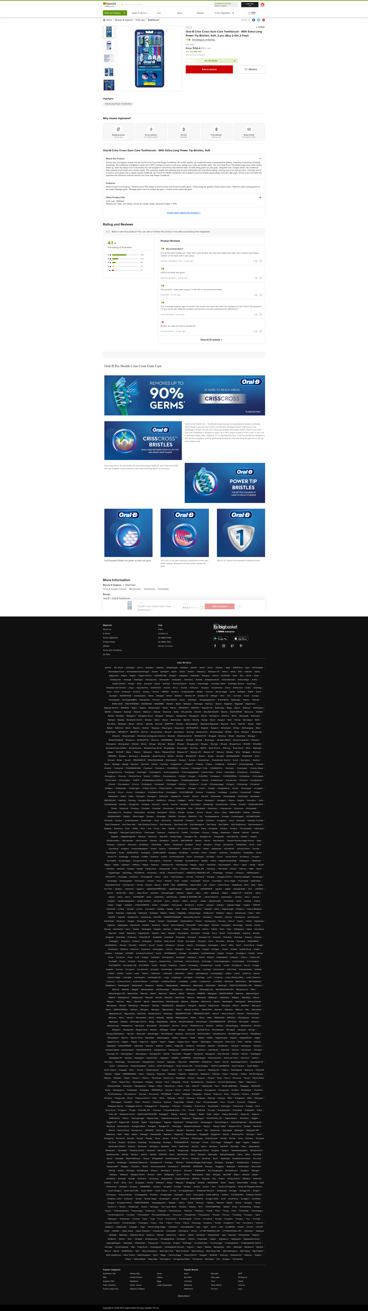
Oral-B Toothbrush (121, 598)
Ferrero (214, 1289)
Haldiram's (188, 1289)
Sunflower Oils (109, 1273)
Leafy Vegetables (164, 1285)
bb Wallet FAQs (164, 637)
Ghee (159, 1273)
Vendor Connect (165, 646)
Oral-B (189, 27)
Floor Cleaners (109, 1285)
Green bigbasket (110, 637)
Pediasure (242, 1277)
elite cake (215, 1277)
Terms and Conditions (112, 650)
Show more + (184, 1295)
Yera (213, 1281)
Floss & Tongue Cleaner (115, 589)
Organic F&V (108, 1281)
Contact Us (163, 633)
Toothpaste (163, 589)
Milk (104, 1277)
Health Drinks (136, 1277)
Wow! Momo (216, 1285)
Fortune (241, 1285)
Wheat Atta (135, 1273)
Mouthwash (136, 589)
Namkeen (134, 1281)
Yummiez (188, 1281)
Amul (186, 1273)
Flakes (160, 1277)
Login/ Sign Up (250, 4)
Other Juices (135, 1285)
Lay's (240, 1289)
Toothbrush (150, 589)
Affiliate (106, 646)
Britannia (188, 1285)
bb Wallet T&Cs (164, 642)
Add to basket (209, 69)
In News (106, 633)
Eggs (159, 1281)
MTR (240, 1273)
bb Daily (106, 654)
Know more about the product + (184, 212)
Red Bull (187, 1277)
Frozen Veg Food (110, 1289)
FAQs (160, 629)
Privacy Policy (109, 642)
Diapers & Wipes (137, 1289)
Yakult (240, 1281)
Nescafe (214, 1273)
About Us (107, 629)
